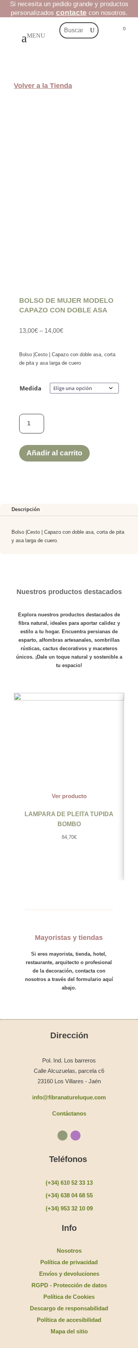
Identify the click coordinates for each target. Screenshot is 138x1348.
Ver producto (69, 796)
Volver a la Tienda (43, 86)
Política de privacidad (69, 1262)
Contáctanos (69, 1113)
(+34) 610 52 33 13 (69, 1182)
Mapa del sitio (69, 1331)
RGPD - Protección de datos (69, 1285)
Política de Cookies (69, 1296)
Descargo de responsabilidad (69, 1308)
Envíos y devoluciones (69, 1273)
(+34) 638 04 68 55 (69, 1195)
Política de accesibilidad (69, 1319)
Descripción (26, 509)
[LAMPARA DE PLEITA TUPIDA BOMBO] (69, 699)
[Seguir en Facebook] (62, 1135)
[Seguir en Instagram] (75, 1135)
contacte (71, 12)
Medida (30, 388)
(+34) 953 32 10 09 (69, 1208)
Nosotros (69, 1250)
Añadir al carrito (54, 453)
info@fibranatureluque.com (69, 1097)
